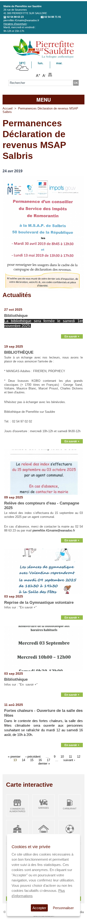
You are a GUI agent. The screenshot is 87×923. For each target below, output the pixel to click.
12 (78, 756)
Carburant (70, 809)
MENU (43, 99)
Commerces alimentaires (17, 810)
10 (62, 756)
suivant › (69, 760)
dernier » (44, 763)
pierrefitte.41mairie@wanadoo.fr (21, 20)
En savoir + (71, 336)
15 (31, 760)
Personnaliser (63, 908)
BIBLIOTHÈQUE (18, 352)
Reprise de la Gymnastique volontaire (39, 602)
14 (23, 760)
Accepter (39, 908)
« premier (14, 756)
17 (48, 760)
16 (40, 760)
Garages (43, 808)
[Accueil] (43, 57)
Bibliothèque (16, 315)
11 (70, 756)
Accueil (8, 108)
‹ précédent (33, 756)
